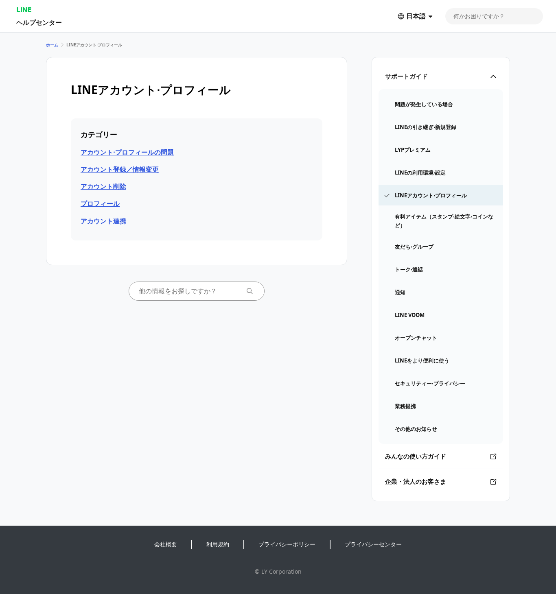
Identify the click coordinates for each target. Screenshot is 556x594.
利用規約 (217, 544)
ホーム (52, 45)
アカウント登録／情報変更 (120, 169)
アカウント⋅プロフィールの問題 (127, 152)
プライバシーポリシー (286, 544)
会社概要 (165, 544)
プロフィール (100, 203)
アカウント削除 (103, 186)
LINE (23, 9)
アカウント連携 (103, 220)
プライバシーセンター (373, 544)
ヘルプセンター (39, 22)
